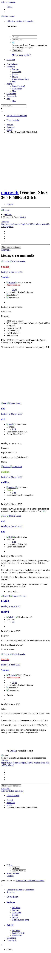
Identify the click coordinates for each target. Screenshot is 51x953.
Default (16, 868)
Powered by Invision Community (30, 880)
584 (13, 622)
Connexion (17, 50)
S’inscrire (11, 59)
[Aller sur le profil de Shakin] (5, 210)
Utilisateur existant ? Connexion (21, 21)
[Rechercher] (2, 111)
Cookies (10, 876)
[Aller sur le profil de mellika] (5, 466)
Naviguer (11, 67)
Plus (14, 81)
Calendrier (16, 71)
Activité (10, 84)
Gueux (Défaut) (19, 871)
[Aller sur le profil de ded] (4, 403)
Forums (15, 69)
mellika (5, 482)
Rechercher (17, 89)
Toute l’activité (18, 86)
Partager (5, 222)
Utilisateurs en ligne (20, 79)
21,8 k (14, 290)
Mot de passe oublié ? (21, 55)
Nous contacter (13, 873)
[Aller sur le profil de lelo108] (5, 596)
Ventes (23, 217)
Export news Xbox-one (17, 115)
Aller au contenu (8, 2)
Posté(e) (11, 272)
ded (3, 408)
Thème (10, 865)
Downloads (11, 96)
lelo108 (5, 601)
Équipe (15, 76)
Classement (11, 93)
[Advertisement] (25, 161)
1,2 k (14, 429)
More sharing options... (11, 247)
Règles (15, 74)
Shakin (8, 214)
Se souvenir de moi (20, 45)
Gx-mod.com (12, 64)
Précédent (16, 907)
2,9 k (14, 492)
